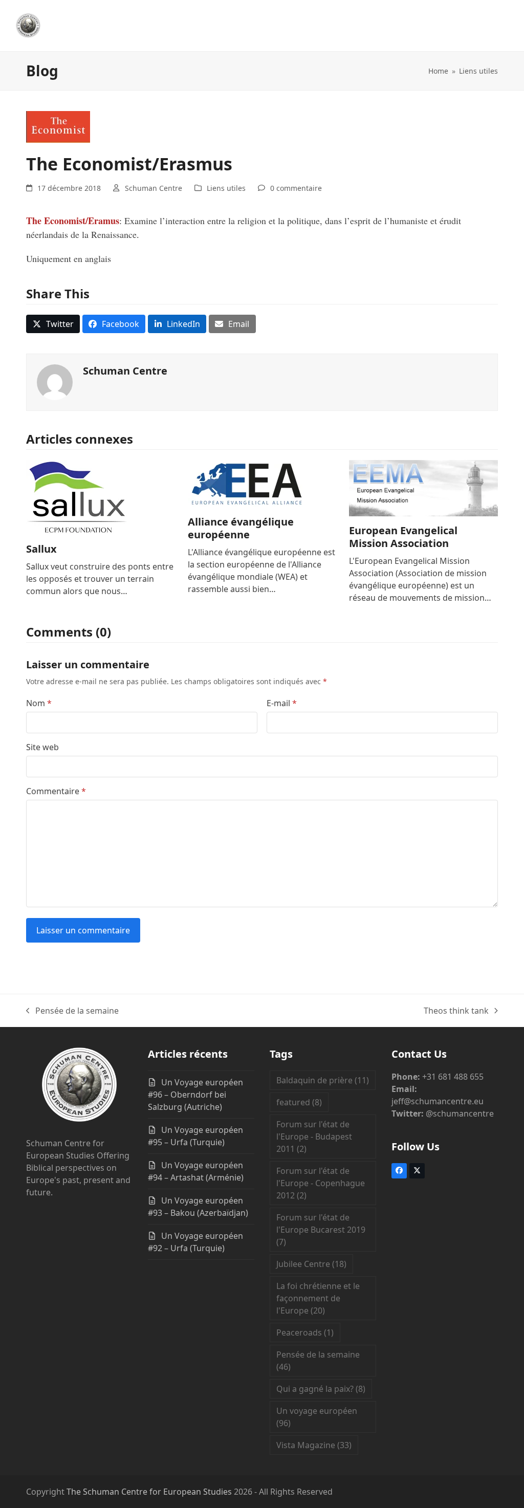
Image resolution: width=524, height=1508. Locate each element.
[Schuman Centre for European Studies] (79, 1086)
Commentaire (56, 791)
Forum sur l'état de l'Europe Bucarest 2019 (320, 1230)
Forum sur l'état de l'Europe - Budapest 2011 (314, 1136)
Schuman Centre (153, 188)
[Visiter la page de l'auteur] (55, 381)
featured (299, 1102)
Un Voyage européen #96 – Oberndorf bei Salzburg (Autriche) (195, 1094)
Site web (42, 747)
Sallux (41, 549)
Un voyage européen (316, 1417)
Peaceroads (305, 1332)
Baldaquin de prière (322, 1080)
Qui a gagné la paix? (320, 1388)
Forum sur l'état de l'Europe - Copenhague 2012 (320, 1183)
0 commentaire (296, 188)
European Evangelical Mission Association (403, 536)
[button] (53, 324)
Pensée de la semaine (72, 1011)
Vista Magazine (314, 1445)
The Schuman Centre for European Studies (149, 1491)
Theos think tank (456, 1011)
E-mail (282, 703)
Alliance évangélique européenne (241, 528)
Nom (39, 703)
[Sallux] (77, 496)
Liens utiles (226, 188)
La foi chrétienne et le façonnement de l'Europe (318, 1298)
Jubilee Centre (311, 1264)
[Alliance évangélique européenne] (247, 483)
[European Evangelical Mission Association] (423, 487)
